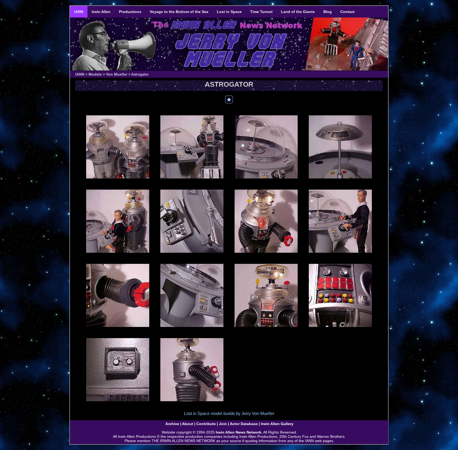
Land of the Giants (298, 12)
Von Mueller (116, 74)
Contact (347, 12)
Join (223, 424)
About (187, 424)
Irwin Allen (101, 12)
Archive (172, 424)
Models (95, 74)
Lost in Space (229, 12)
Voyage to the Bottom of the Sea (179, 12)
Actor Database (244, 424)
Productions (130, 12)
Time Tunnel (261, 12)
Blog (327, 12)
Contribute (206, 424)
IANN (78, 12)
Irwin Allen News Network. (239, 432)
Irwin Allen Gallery (277, 424)
